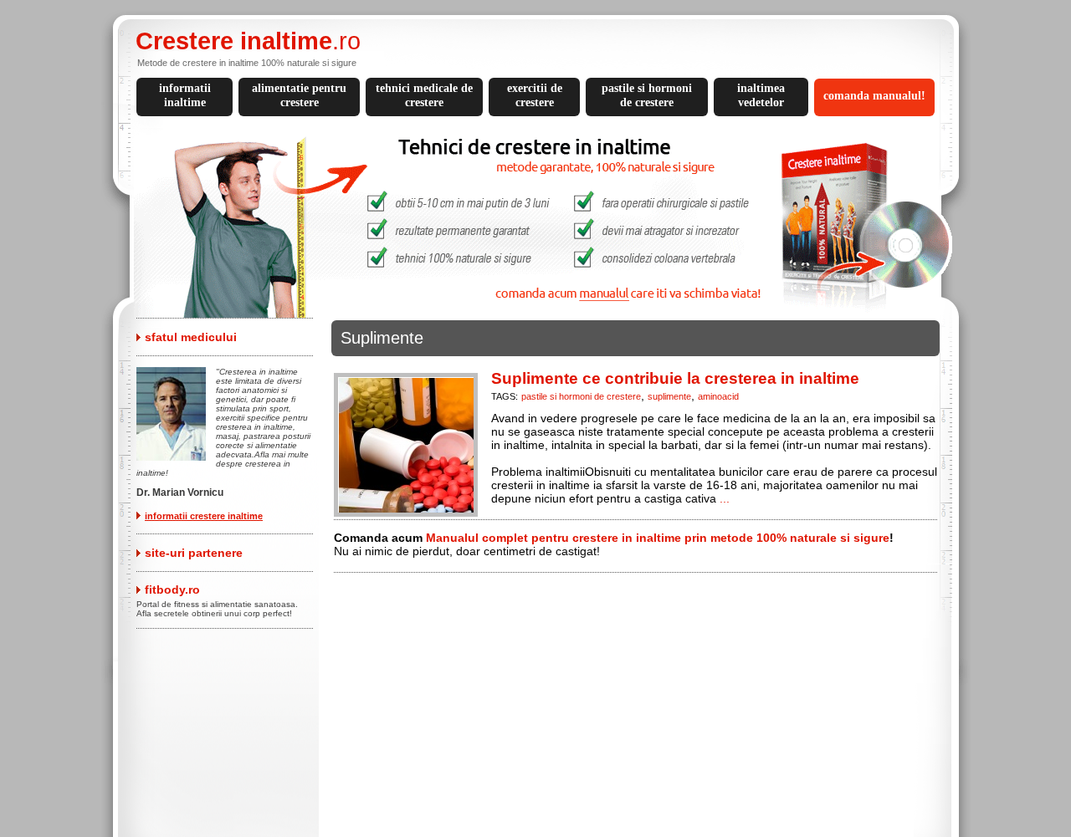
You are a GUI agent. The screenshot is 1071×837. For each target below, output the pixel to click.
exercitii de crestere (534, 95)
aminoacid (718, 396)
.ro (248, 41)
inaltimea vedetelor (761, 95)
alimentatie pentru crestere (299, 95)
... (725, 498)
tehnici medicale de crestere (424, 95)
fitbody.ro (172, 589)
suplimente (669, 396)
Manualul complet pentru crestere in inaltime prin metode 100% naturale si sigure (657, 537)
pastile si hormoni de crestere (647, 95)
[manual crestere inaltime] (542, 313)
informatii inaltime (185, 95)
